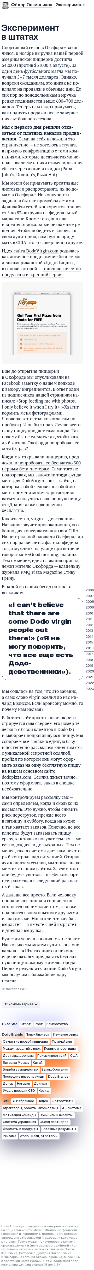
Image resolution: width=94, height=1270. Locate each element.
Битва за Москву (16, 1062)
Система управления (19, 1122)
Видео (43, 1101)
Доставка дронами (18, 1055)
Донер (8, 1083)
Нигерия (23, 1083)
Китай (38, 1062)
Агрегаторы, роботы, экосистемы (30, 1108)
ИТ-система (71, 1108)
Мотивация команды (19, 1115)
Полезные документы (59, 1129)
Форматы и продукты (20, 1129)
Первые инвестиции (60, 1048)
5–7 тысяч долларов (37, 77)
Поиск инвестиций (51, 1055)
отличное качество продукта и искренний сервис (41, 271)
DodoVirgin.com (42, 251)
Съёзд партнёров (54, 1122)
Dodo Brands (58, 1076)
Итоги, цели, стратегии (38, 1136)
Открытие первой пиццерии (25, 1041)
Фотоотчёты (62, 1101)
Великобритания (55, 1069)
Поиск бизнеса (37, 1034)
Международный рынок (21, 1048)
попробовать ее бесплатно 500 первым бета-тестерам (41, 466)
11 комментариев (19, 1004)
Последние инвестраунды (23, 1076)
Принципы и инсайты (56, 1115)
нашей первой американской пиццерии (42, 56)
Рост (39, 1024)
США (74, 1055)
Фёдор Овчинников (31, 5)
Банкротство (57, 1024)
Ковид (44, 1090)
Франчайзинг (61, 1041)
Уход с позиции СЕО (19, 1090)
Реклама (9, 1136)
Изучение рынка (65, 1034)
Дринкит (41, 1083)
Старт (25, 1024)
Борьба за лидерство (20, 1069)
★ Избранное (23, 1101)
